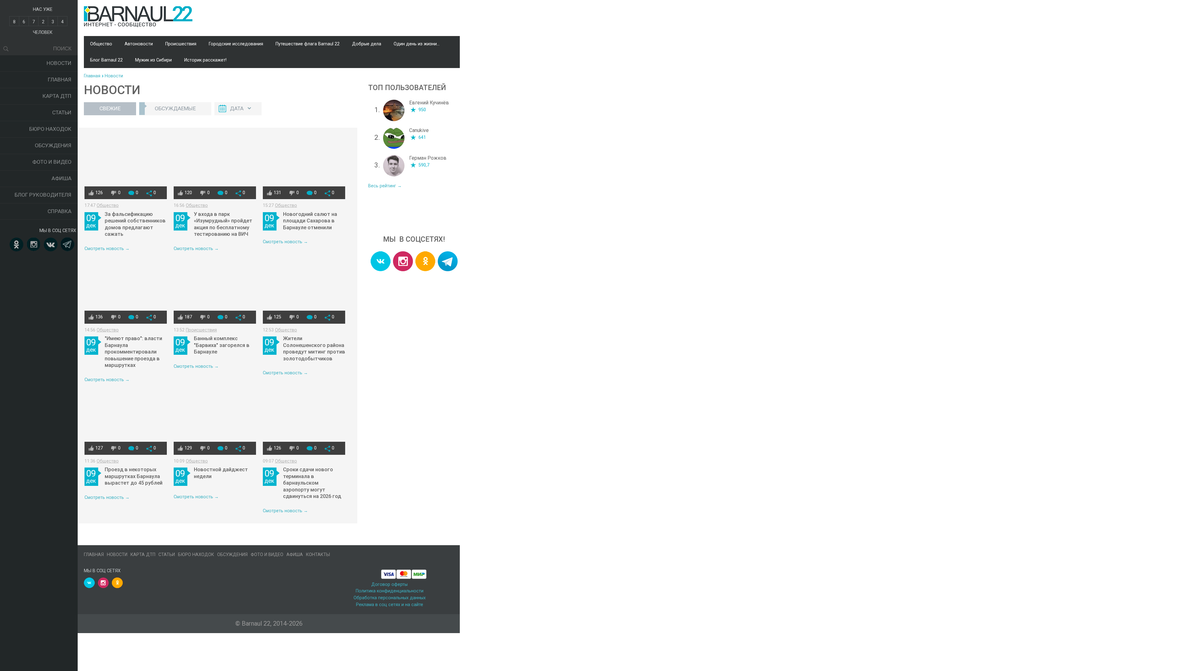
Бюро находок (50, 129)
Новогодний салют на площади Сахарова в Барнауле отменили (310, 221)
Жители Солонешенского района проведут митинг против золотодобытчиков (314, 349)
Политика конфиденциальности (389, 591)
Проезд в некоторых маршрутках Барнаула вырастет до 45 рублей (133, 476)
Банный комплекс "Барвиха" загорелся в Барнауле (221, 345)
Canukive (419, 130)
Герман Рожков (427, 158)
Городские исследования (236, 44)
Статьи (61, 112)
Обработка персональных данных (390, 597)
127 (99, 448)
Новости (59, 63)
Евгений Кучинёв (429, 103)
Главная (59, 79)
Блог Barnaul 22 (106, 60)
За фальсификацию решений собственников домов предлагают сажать (135, 224)
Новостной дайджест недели (221, 473)
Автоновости (139, 44)
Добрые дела (366, 44)
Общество (101, 44)
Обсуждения (53, 145)
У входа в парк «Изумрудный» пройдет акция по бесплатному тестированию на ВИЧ (223, 224)
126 (99, 192)
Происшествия (180, 44)
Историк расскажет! (205, 60)
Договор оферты (389, 584)
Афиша (61, 178)
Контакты (318, 554)
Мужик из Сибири (153, 60)
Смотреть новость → (107, 248)
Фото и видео (51, 162)
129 (188, 448)
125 (277, 317)
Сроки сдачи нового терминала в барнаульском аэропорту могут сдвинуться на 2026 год (312, 483)
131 (277, 192)
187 (188, 317)
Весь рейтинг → (385, 186)
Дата (237, 108)
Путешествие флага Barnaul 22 (308, 44)
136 (99, 317)
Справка (59, 211)
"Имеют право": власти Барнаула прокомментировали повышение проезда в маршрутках (133, 352)
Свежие (110, 108)
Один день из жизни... (417, 44)
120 (188, 192)
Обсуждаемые (175, 108)
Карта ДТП (57, 96)
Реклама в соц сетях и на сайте (389, 604)
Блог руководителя (43, 195)
